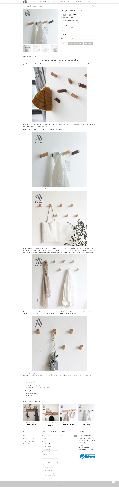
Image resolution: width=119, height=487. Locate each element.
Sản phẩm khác (46, 449)
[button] (88, 1)
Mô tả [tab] (24, 56)
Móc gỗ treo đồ (39, 6)
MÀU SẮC (63, 38)
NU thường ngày (61, 1)
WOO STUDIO (46, 1)
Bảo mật (25, 436)
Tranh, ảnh (45, 457)
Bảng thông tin (46, 436)
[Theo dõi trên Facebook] (78, 1)
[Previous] (26, 26)
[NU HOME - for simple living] (25, 1)
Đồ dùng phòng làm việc (49, 470)
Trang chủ (33, 1)
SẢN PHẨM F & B (46, 446)
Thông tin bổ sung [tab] (32, 56)
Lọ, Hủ (43, 441)
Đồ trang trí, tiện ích (47, 478)
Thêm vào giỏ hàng (75, 43)
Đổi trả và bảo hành (28, 438)
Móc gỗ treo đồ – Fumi (31, 422)
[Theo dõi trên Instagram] (80, 1)
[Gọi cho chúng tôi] (82, 1)
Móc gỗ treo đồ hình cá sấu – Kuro (50, 423)
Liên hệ (69, 1)
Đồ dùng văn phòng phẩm (49, 475)
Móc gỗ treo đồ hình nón (87, 422)
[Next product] (92, 6)
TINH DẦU (45, 454)
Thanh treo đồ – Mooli (68, 422)
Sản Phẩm (52, 1)
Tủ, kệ (43, 459)
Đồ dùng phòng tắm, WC (49, 473)
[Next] (56, 26)
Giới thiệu (39, 1)
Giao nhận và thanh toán (30, 441)
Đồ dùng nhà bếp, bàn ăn (49, 467)
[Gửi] (75, 436)
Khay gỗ (44, 438)
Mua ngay (88, 43)
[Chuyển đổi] (57, 462)
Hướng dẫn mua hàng (29, 443)
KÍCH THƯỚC (63, 34)
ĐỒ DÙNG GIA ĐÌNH (47, 465)
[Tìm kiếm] (76, 1)
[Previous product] (94, 6)
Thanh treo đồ (46, 451)
